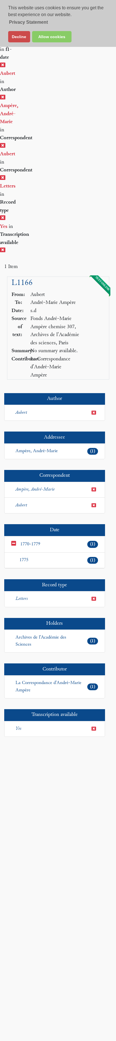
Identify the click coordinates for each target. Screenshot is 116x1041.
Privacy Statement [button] (28, 22)
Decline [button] (19, 36)
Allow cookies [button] (51, 36)
